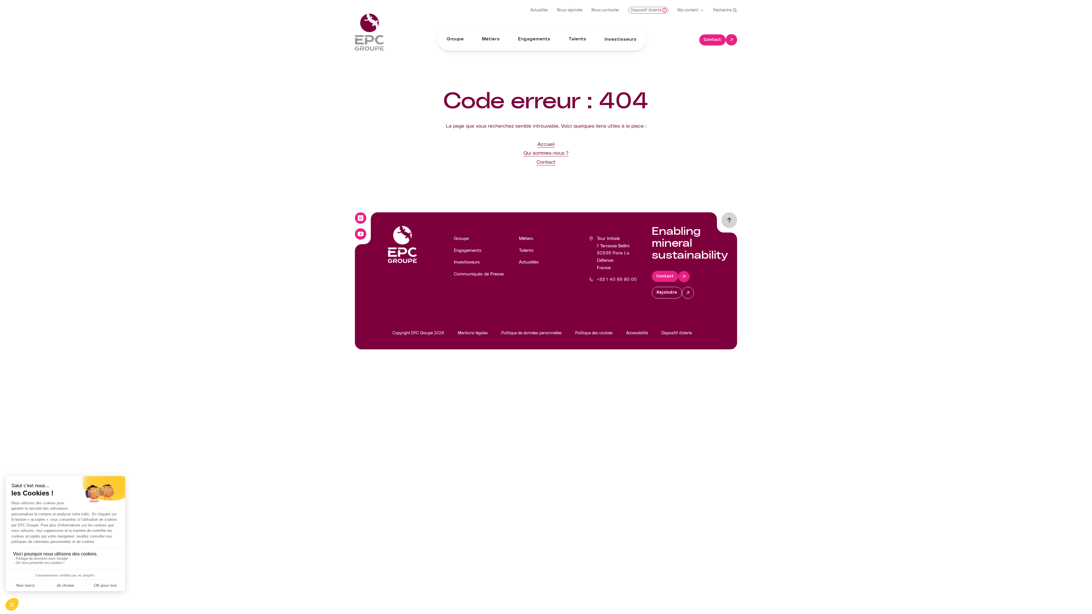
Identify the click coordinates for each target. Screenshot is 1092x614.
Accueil (546, 144)
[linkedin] (360, 218)
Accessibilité (637, 333)
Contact (546, 162)
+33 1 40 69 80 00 (617, 279)
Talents (526, 250)
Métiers (526, 238)
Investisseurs (467, 262)
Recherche (722, 10)
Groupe (461, 238)
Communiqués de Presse (479, 274)
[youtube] (360, 234)
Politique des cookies (594, 333)
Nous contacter (605, 10)
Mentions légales (473, 333)
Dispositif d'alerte (676, 333)
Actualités (539, 10)
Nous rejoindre (569, 10)
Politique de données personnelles (531, 333)
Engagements (467, 250)
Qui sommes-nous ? (546, 153)
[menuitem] (455, 39)
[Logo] (369, 32)
